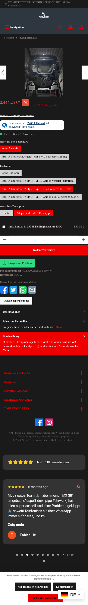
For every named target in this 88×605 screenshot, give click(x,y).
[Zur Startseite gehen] (44, 15)
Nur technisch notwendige (33, 586)
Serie (6, 213)
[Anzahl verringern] (4, 239)
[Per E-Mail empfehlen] (32, 289)
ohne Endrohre (10, 172)
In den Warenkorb (44, 249)
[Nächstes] (85, 72)
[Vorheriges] (3, 72)
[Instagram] (49, 422)
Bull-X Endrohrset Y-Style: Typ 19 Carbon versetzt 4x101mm (37, 180)
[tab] (44, 343)
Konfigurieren (64, 586)
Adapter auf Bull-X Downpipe (33, 213)
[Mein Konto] (70, 27)
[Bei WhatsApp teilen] (23, 289)
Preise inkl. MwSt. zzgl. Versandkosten (17, 115)
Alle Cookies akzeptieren (45, 597)
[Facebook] (39, 422)
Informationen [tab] (11, 311)
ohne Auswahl (10, 148)
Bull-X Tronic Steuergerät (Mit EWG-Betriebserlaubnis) (34, 156)
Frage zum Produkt (20, 263)
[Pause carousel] (44, 561)
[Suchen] (60, 27)
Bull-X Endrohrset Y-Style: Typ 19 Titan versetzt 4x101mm (36, 188)
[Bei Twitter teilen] (13, 289)
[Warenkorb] (81, 27)
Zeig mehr (16, 525)
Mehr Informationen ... (44, 579)
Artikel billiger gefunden (16, 300)
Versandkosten (63, 432)
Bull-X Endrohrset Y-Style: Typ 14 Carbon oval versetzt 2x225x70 (40, 196)
